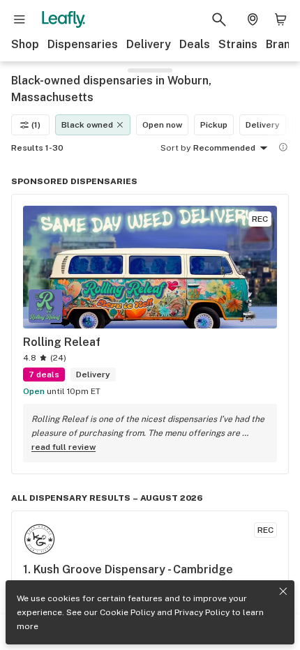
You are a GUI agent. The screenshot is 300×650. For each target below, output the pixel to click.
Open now (162, 125)
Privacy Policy (202, 612)
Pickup (213, 125)
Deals (194, 44)
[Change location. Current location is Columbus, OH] (252, 19)
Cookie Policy (127, 612)
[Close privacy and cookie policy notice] (283, 591)
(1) (35, 125)
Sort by (175, 148)
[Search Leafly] (219, 19)
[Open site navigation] (19, 19)
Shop (25, 44)
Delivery (148, 44)
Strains (237, 44)
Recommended (224, 148)
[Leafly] (63, 19)
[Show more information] (283, 147)
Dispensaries (82, 44)
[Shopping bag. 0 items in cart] (280, 19)
